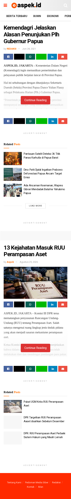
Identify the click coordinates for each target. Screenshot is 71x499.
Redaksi (56, 482)
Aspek (10, 262)
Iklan (40, 486)
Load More (35, 206)
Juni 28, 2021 (29, 48)
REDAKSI (11, 48)
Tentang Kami (14, 482)
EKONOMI (53, 16)
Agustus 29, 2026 (29, 262)
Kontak (30, 486)
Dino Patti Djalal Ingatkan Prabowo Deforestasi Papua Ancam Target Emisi (43, 173)
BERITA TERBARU (16, 16)
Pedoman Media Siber (36, 482)
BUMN (37, 16)
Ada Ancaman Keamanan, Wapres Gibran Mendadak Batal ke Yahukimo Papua (44, 189)
